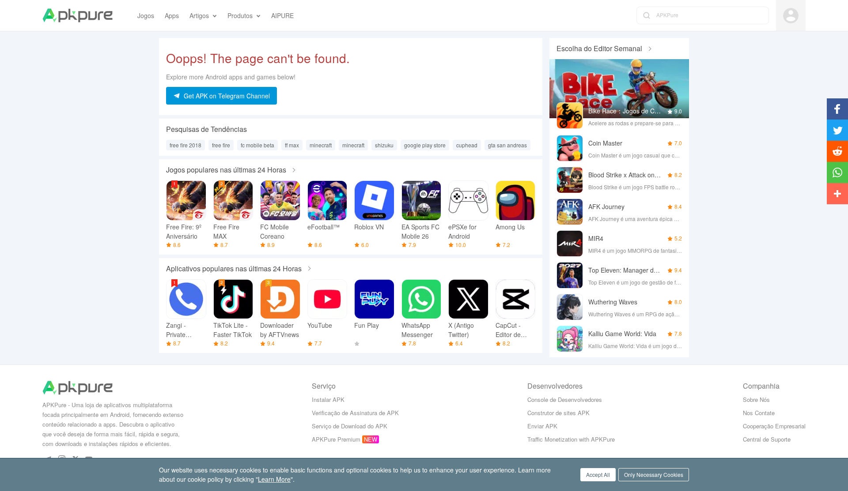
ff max (292, 145)
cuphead (466, 145)
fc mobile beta (257, 145)
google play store (425, 145)
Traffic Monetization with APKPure (571, 439)
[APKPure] (77, 15)
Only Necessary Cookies (653, 474)
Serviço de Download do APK (349, 426)
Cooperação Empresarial (774, 426)
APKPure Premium (336, 439)
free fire (221, 145)
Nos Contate (759, 413)
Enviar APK (542, 426)
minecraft (321, 145)
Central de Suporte (767, 439)
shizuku (384, 145)
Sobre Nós (756, 399)
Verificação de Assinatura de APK (355, 413)
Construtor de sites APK (558, 413)
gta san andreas (507, 145)
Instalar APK (328, 399)
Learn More (274, 479)
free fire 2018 (185, 145)
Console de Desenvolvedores (564, 399)
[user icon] (791, 15)
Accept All (598, 474)
